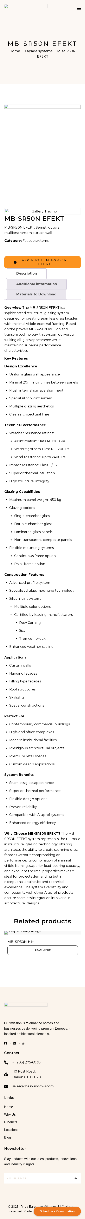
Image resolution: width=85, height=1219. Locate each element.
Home (14, 51)
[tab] (27, 273)
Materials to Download (36, 294)
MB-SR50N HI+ (20, 942)
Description (26, 273)
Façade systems (39, 51)
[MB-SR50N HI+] (42, 933)
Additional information (36, 284)
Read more (43, 950)
